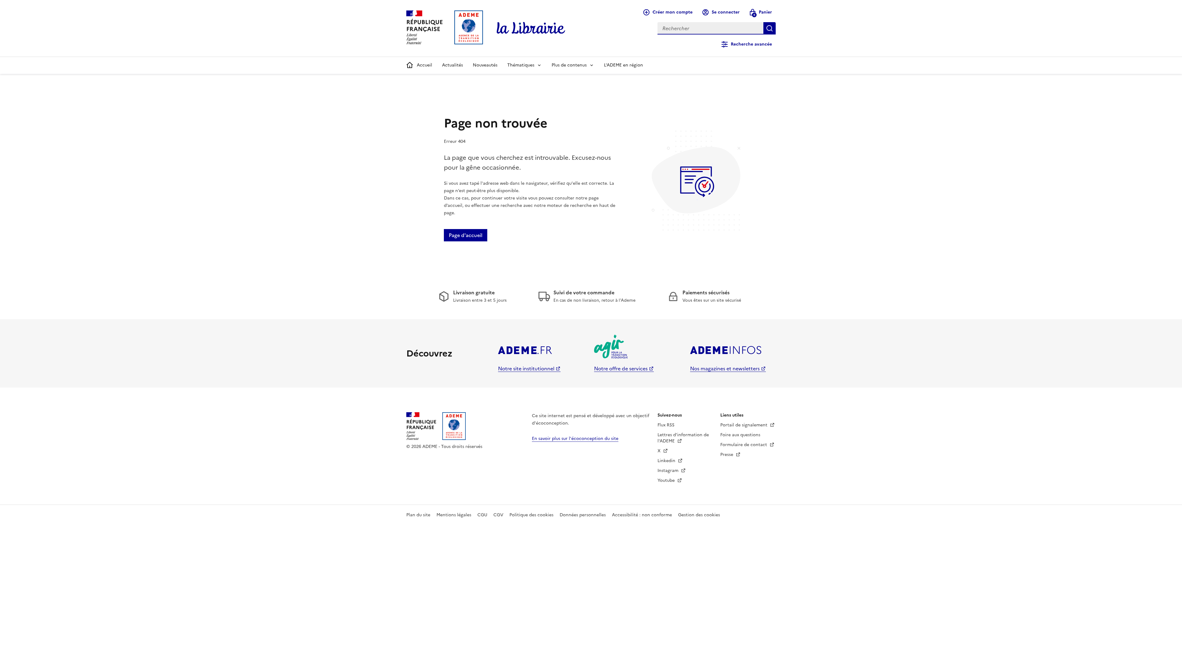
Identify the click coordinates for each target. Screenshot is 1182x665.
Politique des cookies (531, 515)
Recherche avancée (751, 44)
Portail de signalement (744, 425)
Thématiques (520, 65)
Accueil (424, 65)
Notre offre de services (621, 368)
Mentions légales (453, 515)
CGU (482, 515)
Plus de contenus (569, 65)
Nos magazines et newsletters (725, 368)
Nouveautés (485, 65)
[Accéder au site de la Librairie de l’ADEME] (531, 28)
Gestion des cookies (699, 515)
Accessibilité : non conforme (642, 515)
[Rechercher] (769, 28)
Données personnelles (583, 515)
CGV (498, 515)
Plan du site (418, 515)
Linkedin (667, 460)
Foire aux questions (740, 435)
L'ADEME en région (623, 65)
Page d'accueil (465, 235)
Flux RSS (665, 425)
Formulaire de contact (744, 444)
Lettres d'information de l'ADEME (683, 438)
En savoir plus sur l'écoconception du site (575, 438)
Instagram (668, 470)
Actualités (452, 65)
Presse (727, 454)
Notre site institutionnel (526, 368)
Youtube (666, 480)
